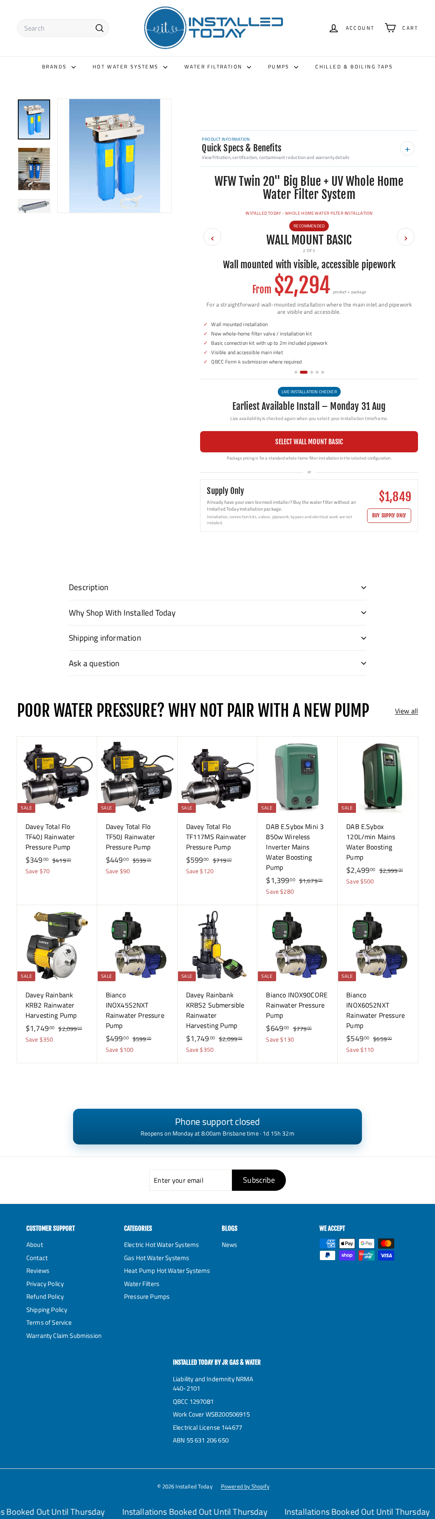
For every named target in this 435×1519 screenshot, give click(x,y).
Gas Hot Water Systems (156, 1258)
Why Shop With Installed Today (122, 612)
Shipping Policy (46, 1310)
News (229, 1244)
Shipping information (105, 637)
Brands (55, 66)
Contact (37, 1258)
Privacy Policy (45, 1284)
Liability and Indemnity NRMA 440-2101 (213, 1384)
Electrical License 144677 (207, 1427)
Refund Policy (45, 1296)
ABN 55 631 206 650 (201, 1440)
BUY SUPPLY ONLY (389, 515)
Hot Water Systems (127, 66)
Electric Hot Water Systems (161, 1244)
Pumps (280, 66)
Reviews (37, 1270)
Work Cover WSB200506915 (211, 1414)
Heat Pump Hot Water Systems (167, 1270)
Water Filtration (214, 66)
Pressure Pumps (146, 1296)
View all (406, 711)
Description (88, 587)
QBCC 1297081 (193, 1401)
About (34, 1244)
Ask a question (94, 663)
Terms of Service (49, 1322)
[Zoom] (114, 156)
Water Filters (141, 1284)
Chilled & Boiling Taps (354, 66)
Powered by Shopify (245, 1486)
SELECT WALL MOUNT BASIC (309, 441)
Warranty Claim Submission (64, 1335)
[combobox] (63, 28)
